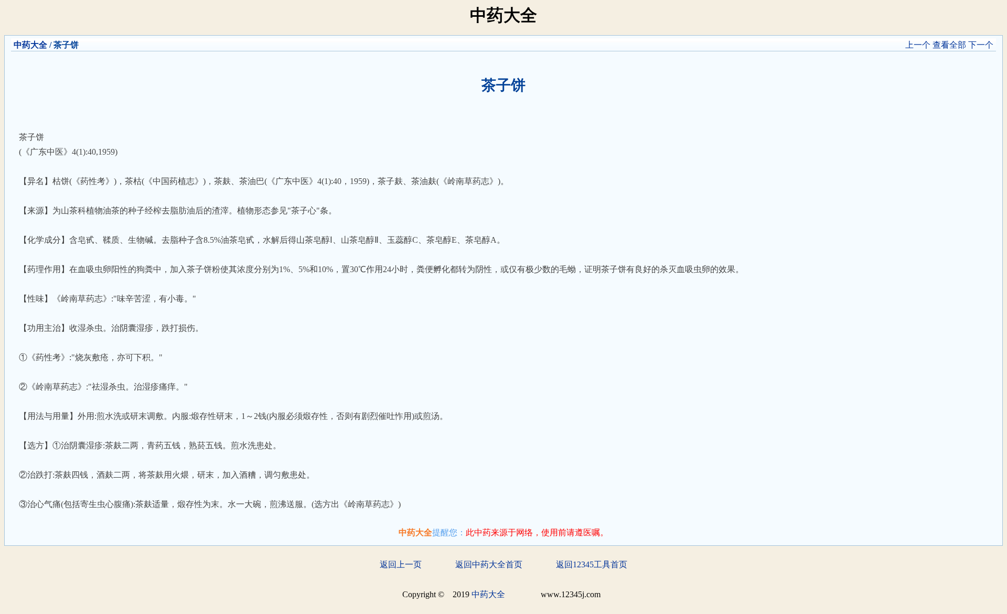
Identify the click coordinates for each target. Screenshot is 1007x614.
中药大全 (30, 44)
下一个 (980, 44)
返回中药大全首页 (488, 564)
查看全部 (949, 44)
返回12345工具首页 (591, 564)
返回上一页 (401, 564)
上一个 (917, 44)
